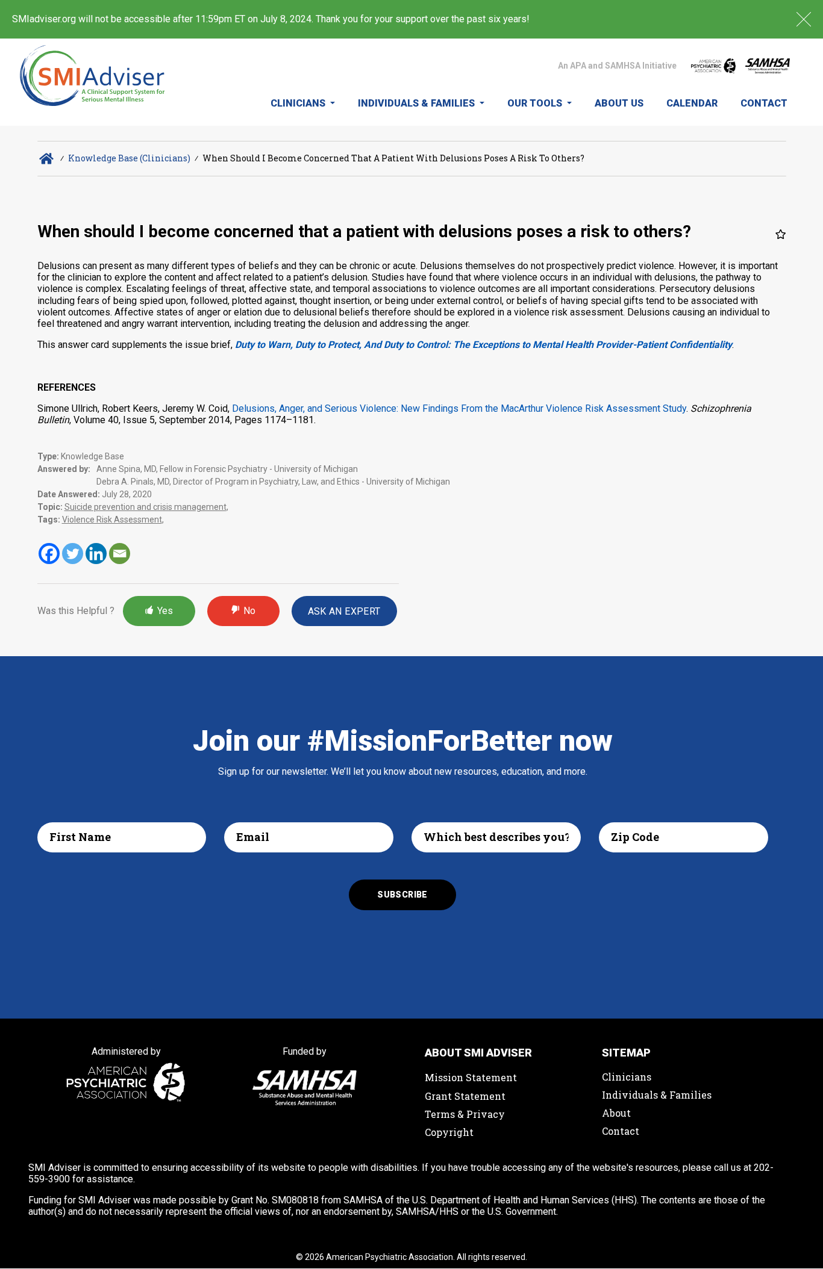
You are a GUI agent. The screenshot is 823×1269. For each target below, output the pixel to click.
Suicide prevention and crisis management (145, 507)
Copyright (449, 1132)
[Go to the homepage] (92, 82)
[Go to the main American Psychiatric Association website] (713, 65)
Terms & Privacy (465, 1114)
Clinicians (299, 103)
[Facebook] (49, 553)
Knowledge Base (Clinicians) (129, 158)
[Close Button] (803, 19)
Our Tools (536, 103)
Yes (165, 610)
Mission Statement (471, 1077)
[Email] (119, 553)
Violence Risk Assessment (112, 519)
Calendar (692, 103)
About (616, 1112)
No (249, 610)
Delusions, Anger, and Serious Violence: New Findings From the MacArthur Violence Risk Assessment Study (459, 408)
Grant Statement (465, 1096)
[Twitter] (72, 553)
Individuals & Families (417, 103)
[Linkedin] (96, 553)
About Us (619, 103)
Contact (763, 103)
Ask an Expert (344, 611)
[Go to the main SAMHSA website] (767, 65)
